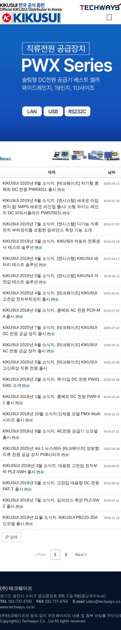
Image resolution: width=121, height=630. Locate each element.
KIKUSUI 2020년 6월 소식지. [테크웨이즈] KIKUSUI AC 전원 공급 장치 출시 (50, 347)
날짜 (111, 172)
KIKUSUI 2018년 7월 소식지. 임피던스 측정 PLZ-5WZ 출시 (51, 503)
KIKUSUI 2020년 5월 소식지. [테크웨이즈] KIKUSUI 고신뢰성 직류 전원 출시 (50, 365)
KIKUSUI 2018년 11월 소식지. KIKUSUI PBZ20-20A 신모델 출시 (50, 520)
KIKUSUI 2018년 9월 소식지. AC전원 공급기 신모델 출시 (50, 434)
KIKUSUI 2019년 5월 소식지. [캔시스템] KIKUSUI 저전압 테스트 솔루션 (50, 278)
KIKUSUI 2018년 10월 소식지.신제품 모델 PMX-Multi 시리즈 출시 (51, 416)
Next (80, 554)
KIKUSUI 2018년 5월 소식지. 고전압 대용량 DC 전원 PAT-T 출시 (51, 485)
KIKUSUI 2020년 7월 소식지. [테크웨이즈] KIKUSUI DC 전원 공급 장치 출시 (50, 330)
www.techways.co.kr (17, 607)
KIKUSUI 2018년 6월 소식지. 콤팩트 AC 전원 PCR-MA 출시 (51, 313)
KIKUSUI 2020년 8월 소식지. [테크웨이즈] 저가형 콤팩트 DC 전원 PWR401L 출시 (51, 186)
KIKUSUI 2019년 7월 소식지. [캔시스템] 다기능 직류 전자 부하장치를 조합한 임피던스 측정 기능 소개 (51, 227)
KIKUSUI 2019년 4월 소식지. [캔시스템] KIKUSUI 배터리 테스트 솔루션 (50, 261)
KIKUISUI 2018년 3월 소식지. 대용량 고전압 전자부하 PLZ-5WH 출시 (50, 468)
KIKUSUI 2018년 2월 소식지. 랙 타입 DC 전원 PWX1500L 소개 (51, 382)
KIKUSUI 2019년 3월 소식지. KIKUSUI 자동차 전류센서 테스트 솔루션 (51, 244)
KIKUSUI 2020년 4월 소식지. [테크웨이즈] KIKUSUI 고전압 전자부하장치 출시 (50, 296)
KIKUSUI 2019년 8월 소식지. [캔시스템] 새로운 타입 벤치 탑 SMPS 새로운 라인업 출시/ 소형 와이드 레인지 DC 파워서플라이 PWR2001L (51, 206)
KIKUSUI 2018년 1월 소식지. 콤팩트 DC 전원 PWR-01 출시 (51, 399)
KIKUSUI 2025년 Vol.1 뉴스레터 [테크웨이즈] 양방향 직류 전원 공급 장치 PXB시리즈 (51, 451)
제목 (52, 172)
